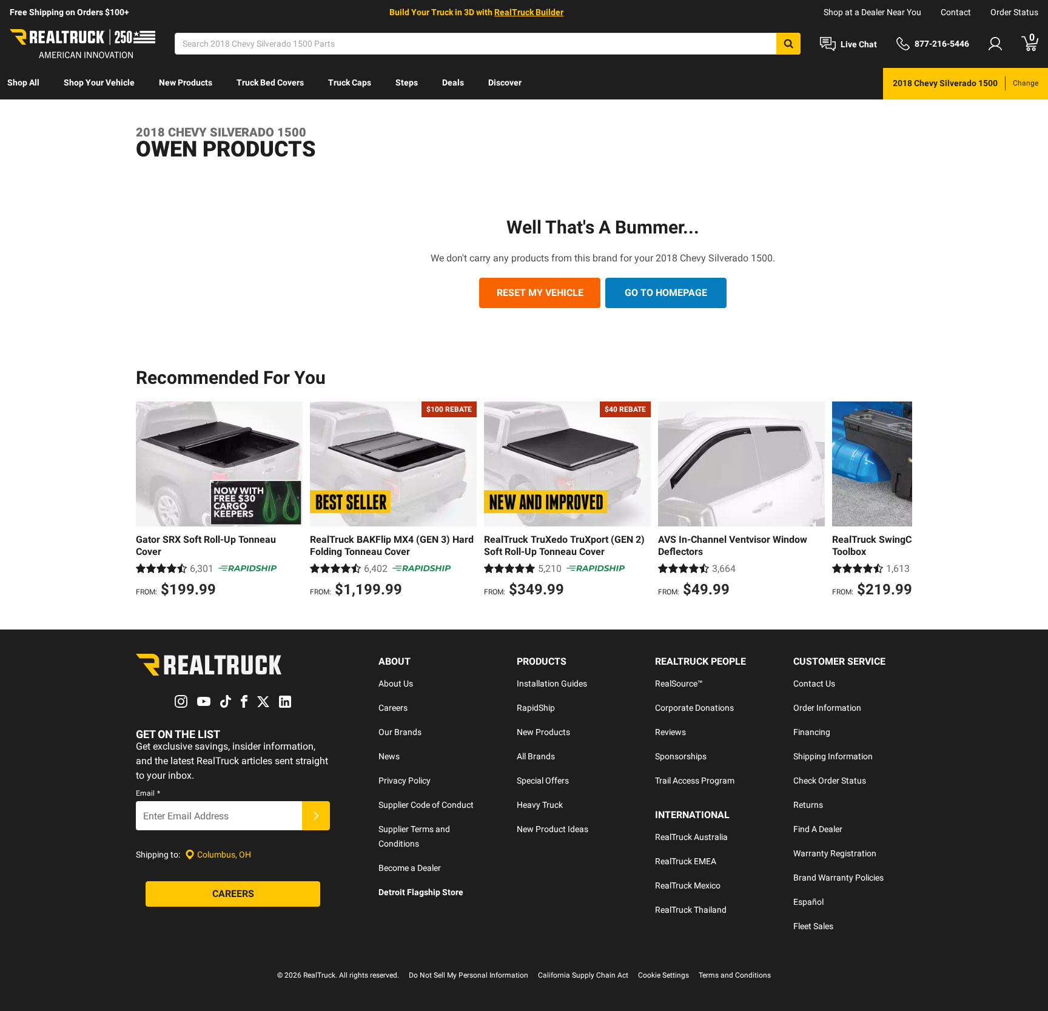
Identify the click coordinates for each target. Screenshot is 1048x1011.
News (389, 756)
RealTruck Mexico (687, 885)
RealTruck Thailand (691, 910)
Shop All (23, 82)
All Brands (536, 756)
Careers (393, 708)
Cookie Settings (663, 975)
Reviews (670, 732)
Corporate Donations (694, 708)
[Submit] (316, 815)
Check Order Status (829, 780)
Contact (956, 12)
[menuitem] (23, 83)
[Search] (788, 44)
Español (808, 902)
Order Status (1014, 12)
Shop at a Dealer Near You (872, 12)
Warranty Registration (834, 853)
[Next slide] (900, 501)
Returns (808, 805)
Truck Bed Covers (270, 82)
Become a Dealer (409, 868)
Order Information (827, 708)
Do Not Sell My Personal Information (468, 975)
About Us (395, 683)
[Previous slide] (148, 501)
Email (148, 793)
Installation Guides (552, 683)
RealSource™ (679, 683)
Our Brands (400, 732)
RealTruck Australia (691, 837)
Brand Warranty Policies (838, 877)
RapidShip (536, 708)
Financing (811, 732)
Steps (406, 82)
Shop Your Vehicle (99, 82)
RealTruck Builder (528, 12)
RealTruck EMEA (685, 861)
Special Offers (543, 780)
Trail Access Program (694, 780)
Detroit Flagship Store (420, 892)
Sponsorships (681, 756)
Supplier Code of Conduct (426, 805)
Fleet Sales (813, 926)
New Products (185, 82)
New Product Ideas (552, 829)
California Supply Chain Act (583, 975)
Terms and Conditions (735, 975)
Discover (505, 82)
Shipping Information (833, 756)
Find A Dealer (817, 829)
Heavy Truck (540, 805)
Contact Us (814, 683)
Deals (453, 82)
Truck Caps (349, 82)
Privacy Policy (404, 780)
